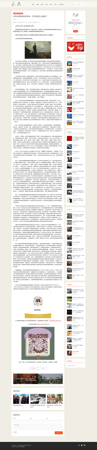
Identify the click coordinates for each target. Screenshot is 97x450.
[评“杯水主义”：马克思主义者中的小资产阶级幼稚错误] (69, 76)
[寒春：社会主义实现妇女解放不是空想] (69, 172)
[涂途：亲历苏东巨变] (69, 243)
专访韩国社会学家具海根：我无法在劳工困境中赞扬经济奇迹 (78, 192)
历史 (51, 4)
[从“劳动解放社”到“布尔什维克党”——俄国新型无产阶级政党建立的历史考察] (69, 138)
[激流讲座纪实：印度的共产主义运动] (55, 399)
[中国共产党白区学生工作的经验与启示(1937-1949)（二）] (69, 263)
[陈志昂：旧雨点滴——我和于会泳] (69, 276)
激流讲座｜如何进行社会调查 (78, 297)
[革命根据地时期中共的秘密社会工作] (69, 222)
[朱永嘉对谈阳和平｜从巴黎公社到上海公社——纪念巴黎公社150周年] (69, 291)
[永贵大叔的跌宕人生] (21, 399)
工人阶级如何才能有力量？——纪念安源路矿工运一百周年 (78, 229)
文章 (73, 28)
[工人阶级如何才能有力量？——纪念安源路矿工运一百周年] (69, 229)
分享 (43, 368)
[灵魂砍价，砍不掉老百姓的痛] (69, 116)
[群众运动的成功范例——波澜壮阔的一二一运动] (69, 256)
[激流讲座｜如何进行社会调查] (69, 299)
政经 (42, 4)
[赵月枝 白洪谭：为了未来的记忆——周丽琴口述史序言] (69, 216)
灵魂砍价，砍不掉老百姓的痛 (78, 114)
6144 (73, 27)
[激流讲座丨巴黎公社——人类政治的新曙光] (69, 326)
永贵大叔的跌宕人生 (18, 405)
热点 (33, 4)
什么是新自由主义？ (76, 151)
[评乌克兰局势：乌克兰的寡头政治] (69, 89)
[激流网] (17, 4)
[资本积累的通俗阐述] (69, 70)
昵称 (14, 418)
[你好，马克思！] (69, 83)
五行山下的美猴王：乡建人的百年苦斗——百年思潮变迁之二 (78, 123)
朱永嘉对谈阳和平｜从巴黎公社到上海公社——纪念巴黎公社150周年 (78, 291)
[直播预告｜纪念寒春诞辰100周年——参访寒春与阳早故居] (69, 305)
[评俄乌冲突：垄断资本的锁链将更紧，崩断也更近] (69, 102)
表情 (16, 432)
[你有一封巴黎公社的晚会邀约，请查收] (69, 346)
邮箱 (31, 418)
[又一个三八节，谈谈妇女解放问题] (69, 96)
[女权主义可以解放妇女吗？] (69, 185)
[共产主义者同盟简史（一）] (69, 237)
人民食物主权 (69, 365)
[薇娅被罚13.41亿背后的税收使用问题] (69, 109)
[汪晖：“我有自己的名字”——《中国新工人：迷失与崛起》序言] (69, 200)
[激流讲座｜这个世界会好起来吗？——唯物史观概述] (69, 312)
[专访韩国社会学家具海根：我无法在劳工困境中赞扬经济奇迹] (69, 192)
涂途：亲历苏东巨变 (76, 242)
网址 (47, 418)
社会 (46, 4)
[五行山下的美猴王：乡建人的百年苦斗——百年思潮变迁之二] (69, 122)
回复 (77, 28)
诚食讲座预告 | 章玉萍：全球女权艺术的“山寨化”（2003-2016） (78, 319)
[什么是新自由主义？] (69, 152)
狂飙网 (73, 365)
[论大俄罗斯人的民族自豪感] (69, 165)
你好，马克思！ (76, 81)
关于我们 (61, 4)
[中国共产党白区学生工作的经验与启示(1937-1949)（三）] (69, 250)
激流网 (35, 22)
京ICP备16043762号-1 (27, 445)
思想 (37, 4)
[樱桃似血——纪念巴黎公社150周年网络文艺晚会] (69, 339)
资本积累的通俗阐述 (76, 68)
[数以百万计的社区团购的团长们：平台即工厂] (69, 63)
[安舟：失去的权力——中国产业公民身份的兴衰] (69, 179)
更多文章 (75, 31)
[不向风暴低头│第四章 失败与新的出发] (38, 399)
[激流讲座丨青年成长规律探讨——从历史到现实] (69, 333)
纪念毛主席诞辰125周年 (18, 13)
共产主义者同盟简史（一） (78, 235)
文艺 (55, 4)
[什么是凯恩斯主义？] (69, 159)
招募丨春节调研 (76, 351)
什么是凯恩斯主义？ (76, 158)
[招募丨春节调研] (69, 353)
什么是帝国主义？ (76, 145)
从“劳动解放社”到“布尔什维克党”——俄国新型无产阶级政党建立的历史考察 (78, 139)
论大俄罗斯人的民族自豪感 (78, 164)
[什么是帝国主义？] (69, 146)
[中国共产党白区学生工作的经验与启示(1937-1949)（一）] (69, 269)
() (34, 368)
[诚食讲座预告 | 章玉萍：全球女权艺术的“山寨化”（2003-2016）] (69, 318)
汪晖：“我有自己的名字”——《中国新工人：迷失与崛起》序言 (78, 200)
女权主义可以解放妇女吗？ (78, 184)
